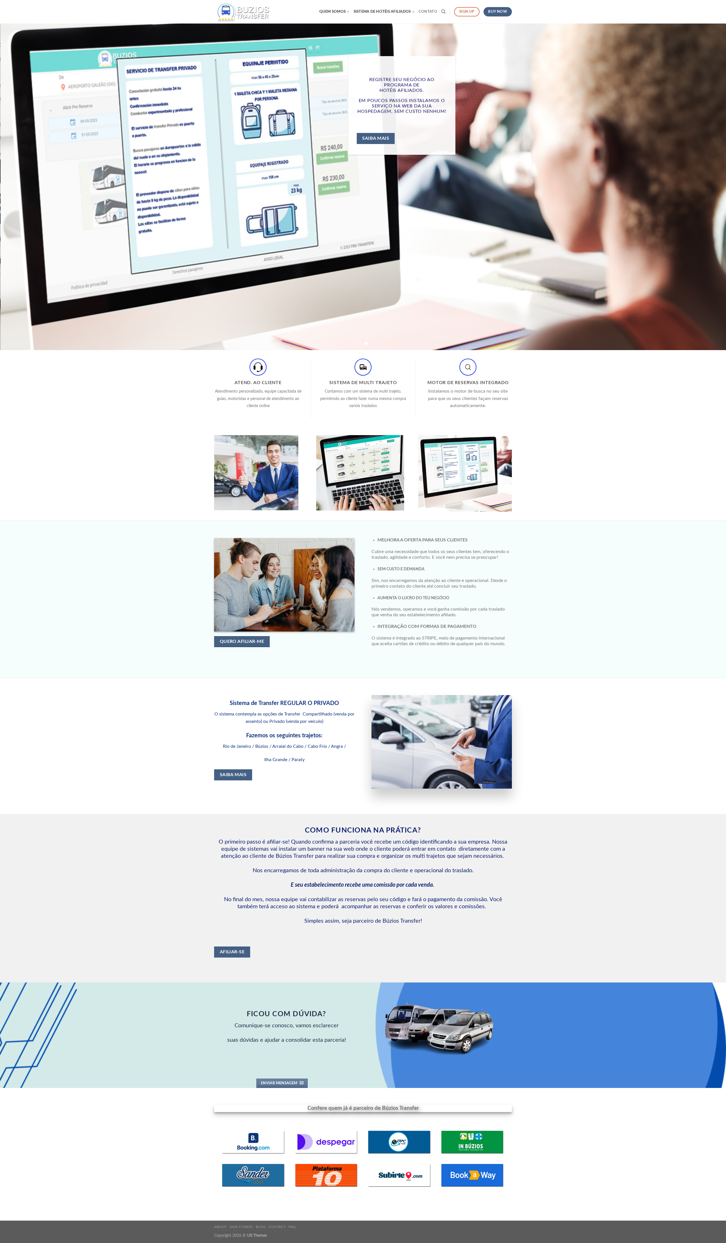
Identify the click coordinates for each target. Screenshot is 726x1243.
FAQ (292, 1227)
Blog (261, 1227)
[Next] (704, 186)
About (220, 1227)
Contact (277, 1227)
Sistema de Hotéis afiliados (382, 11)
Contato (428, 11)
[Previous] (21, 186)
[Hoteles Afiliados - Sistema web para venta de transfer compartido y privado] (242, 11)
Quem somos (332, 11)
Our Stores (241, 1227)
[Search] (443, 11)
